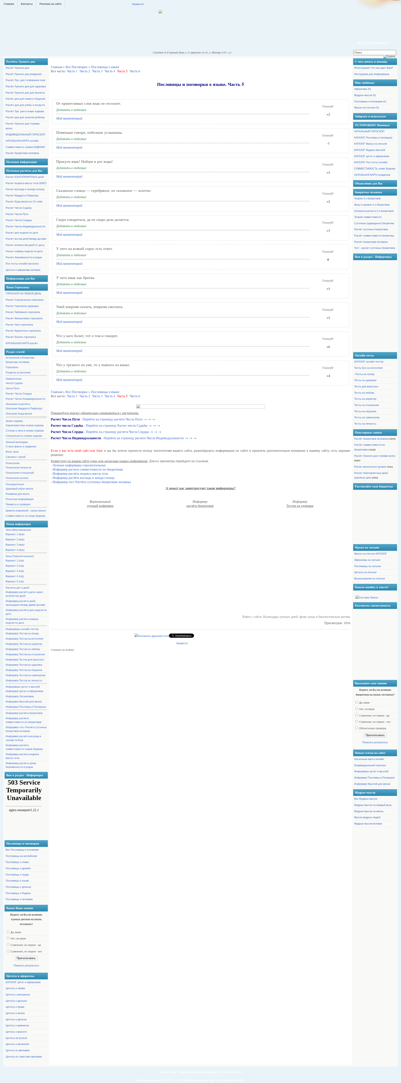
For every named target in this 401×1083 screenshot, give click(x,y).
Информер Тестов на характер (24, 644)
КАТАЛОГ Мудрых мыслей (369, 150)
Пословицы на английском (21, 856)
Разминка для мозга (17, 494)
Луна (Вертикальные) (18, 529)
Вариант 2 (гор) (15, 565)
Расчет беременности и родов (24, 257)
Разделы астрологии (18, 372)
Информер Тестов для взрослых (25, 659)
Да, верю (16, 932)
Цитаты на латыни (365, 572)
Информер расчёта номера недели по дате (22, 621)
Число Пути (12, 388)
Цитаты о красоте (16, 1031)
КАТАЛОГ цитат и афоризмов (23, 982)
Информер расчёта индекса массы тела (22, 756)
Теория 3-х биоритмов (367, 198)
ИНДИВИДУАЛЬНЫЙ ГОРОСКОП (25, 134)
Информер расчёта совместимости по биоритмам (23, 720)
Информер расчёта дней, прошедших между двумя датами (25, 603)
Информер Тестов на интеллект (25, 638)
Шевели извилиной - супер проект (26, 510)
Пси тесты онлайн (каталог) (22, 263)
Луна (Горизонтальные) (20, 556)
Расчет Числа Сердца (19, 220)
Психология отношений (20, 472)
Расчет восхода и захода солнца (25, 189)
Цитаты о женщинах (18, 994)
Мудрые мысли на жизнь (368, 811)
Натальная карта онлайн (369, 759)
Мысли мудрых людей (367, 817)
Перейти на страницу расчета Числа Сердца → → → (123, 431)
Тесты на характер (365, 398)
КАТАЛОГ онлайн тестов (368, 361)
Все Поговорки (77, 67)
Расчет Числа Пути (17, 214)
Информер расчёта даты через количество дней (24, 594)
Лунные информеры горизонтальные (79, 465)
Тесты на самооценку (366, 417)
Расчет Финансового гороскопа (24, 318)
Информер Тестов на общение (24, 670)
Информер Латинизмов (20, 696)
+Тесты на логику (364, 374)
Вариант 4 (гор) (15, 576)
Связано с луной (15, 457)
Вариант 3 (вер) (15, 544)
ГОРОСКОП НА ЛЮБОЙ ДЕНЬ (23, 293)
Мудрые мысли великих (368, 823)
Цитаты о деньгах (16, 1019)
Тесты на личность (365, 423)
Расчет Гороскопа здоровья (22, 306)
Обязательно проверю (372, 728)
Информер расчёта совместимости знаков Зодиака (24, 747)
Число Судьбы (14, 383)
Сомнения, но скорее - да (26, 945)
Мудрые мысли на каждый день (373, 805)
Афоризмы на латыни (367, 560)
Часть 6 (135, 71)
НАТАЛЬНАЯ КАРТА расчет (22, 343)
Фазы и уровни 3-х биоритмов (372, 204)
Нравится (138, 4)
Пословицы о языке (17, 880)
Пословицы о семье (17, 862)
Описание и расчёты (18, 404)
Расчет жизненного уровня (370, 466)
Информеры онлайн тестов (22, 629)
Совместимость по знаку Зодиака (25, 515)
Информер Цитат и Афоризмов (24, 691)
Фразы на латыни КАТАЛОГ (370, 553)
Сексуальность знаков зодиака (24, 435)
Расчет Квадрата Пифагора (22, 195)
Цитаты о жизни (15, 1013)
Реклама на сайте (50, 4)
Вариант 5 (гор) (15, 581)
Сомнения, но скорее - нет (26, 951)
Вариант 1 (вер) (15, 534)
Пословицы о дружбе (18, 868)
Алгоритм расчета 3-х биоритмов (373, 211)
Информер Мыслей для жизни (24, 701)
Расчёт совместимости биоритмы (374, 235)
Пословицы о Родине (18, 893)
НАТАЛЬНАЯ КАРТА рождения (372, 174)
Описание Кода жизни (19, 413)
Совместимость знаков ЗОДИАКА (25, 147)
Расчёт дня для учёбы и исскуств (25, 105)
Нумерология (14, 378)
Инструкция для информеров (371, 74)
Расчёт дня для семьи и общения (25, 98)
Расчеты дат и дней (17, 587)
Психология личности (18, 467)
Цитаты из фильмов (17, 1050)
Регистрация (379, 43)
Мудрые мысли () (365, 95)
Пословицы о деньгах (18, 887)
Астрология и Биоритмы (20, 357)
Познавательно (15, 484)
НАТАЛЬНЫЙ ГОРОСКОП (369, 131)
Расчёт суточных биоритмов (371, 229)
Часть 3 (97, 71)
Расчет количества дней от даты (25, 245)
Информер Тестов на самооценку (25, 675)
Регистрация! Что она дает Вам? (373, 67)
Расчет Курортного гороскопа (23, 330)
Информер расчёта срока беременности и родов (21, 765)
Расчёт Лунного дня (17, 67)
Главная (9, 4)
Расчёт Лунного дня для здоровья (26, 86)
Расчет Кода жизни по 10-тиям (24, 201)
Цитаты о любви (15, 988)
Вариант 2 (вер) (15, 539)
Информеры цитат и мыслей (23, 686)
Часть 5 (122, 71)
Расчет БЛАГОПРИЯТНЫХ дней (25, 177)
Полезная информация (20, 499)
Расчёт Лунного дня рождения (24, 74)
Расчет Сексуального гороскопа (24, 299)
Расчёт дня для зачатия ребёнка (25, 117)
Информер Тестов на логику (22, 633)
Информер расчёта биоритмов (24, 713)
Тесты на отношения (366, 405)
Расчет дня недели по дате (22, 232)
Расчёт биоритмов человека (22, 153)
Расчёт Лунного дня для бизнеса (25, 92)
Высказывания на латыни (369, 578)
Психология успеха (17, 478)
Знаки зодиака (14, 421)
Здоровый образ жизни (19, 488)
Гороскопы (12, 367)
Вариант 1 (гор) (15, 560)
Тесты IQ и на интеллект (368, 368)
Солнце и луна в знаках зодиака (25, 430)
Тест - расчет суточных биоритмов (374, 248)
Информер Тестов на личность (24, 680)
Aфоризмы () (362, 89)
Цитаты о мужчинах (17, 1025)
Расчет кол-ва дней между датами (26, 238)
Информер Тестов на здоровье (24, 664)
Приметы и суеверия (18, 504)
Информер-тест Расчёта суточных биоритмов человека (26, 729)
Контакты (27, 4)
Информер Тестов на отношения (25, 654)
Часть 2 (85, 71)
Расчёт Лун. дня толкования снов (25, 80)
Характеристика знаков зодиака (25, 425)
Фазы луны (12, 451)
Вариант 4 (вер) (15, 549)
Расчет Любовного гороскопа (23, 312)
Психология (13, 463)
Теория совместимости (368, 217)
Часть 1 (72, 71)
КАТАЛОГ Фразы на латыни (370, 143)
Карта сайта (168, 1072)
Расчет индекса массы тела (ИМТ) (26, 183)
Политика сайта (230, 1072)
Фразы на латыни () (366, 107)
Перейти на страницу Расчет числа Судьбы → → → (123, 425)
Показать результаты (26, 965)
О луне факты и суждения (21, 446)
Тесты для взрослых (366, 386)
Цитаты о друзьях (16, 1000)
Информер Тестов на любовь (23, 649)
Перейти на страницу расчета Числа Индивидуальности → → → (150, 438)
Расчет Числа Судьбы (19, 207)
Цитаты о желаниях (17, 1044)
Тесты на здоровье (365, 380)
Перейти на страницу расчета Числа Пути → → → (118, 419)
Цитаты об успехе (16, 1038)
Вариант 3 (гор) (15, 571)
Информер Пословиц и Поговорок (26, 706)
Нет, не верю (18, 938)
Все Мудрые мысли (365, 798)
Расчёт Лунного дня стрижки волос (375, 455)
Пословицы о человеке (19, 899)
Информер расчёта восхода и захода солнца (23, 738)
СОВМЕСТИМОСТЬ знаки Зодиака (374, 168)
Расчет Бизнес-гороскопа (21, 337)
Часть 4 (110, 71)
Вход (361, 43)
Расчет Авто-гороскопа (19, 324)
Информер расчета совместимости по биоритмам (88, 469)
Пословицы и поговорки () (370, 101)
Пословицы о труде (17, 874)
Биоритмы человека (17, 362)
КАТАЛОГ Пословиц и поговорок (373, 137)
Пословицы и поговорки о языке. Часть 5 (200, 84)
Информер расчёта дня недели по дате (26, 612)
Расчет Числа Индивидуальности (25, 226)
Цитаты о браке (15, 1006)
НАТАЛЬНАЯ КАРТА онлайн (22, 140)
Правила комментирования (198, 1072)
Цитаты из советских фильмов (24, 1056)
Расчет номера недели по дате (24, 251)
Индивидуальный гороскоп (370, 765)
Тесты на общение (365, 411)
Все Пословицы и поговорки (22, 849)
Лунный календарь (17, 442)
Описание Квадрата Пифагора (24, 408)
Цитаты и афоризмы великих (23, 270)
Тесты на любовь (364, 392)
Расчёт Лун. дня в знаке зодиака (25, 111)
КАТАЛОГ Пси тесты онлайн (371, 162)
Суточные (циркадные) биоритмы (374, 223)
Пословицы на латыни (367, 566)
